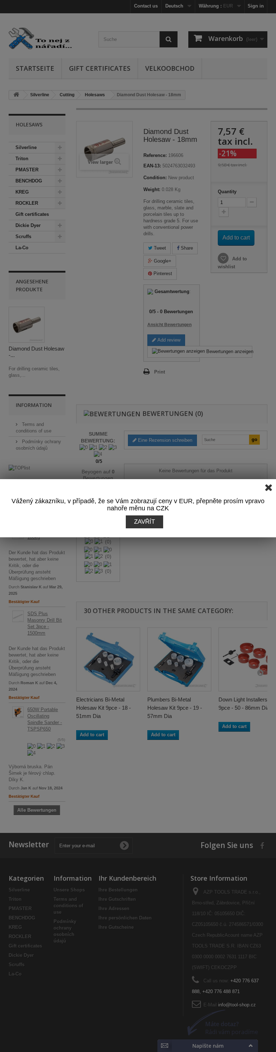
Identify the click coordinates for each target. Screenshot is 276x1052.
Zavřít (144, 521)
